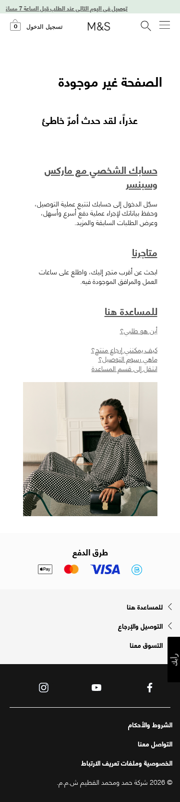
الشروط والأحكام (150, 724)
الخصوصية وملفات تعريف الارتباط (126, 763)
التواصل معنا (155, 743)
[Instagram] (43, 687)
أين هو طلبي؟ (138, 330)
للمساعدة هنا (131, 310)
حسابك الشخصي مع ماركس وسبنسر (101, 176)
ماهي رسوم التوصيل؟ (127, 358)
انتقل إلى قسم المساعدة (124, 367)
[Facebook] (149, 687)
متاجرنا (144, 251)
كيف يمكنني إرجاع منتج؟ (124, 349)
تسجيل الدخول (44, 27)
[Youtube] (96, 687)
